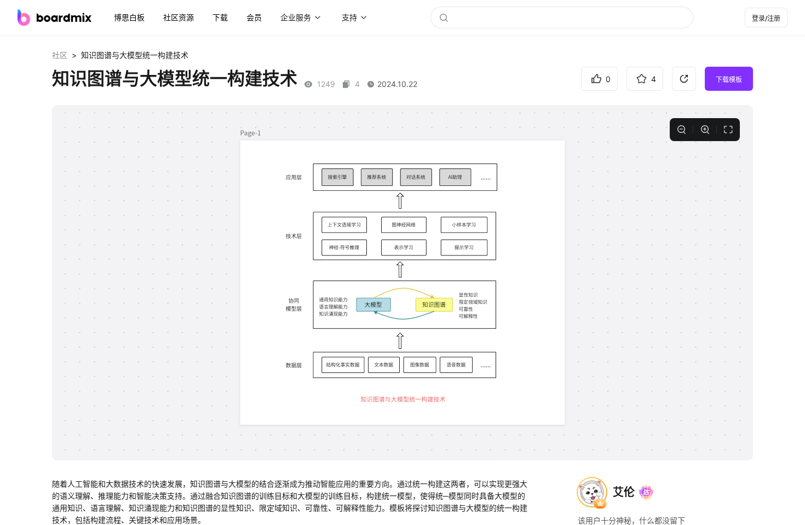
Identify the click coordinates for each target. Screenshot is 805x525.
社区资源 (178, 17)
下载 (220, 17)
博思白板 (129, 17)
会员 (254, 17)
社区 (59, 55)
